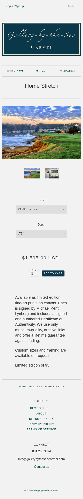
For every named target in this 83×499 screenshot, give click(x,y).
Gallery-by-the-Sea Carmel (45, 490)
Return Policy (41, 418)
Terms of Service (41, 429)
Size (41, 200)
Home (22, 386)
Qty (34, 270)
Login (9, 6)
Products (35, 386)
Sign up (19, 6)
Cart (43, 71)
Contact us (41, 466)
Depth (41, 224)
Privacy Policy (41, 424)
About (41, 413)
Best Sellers (41, 408)
